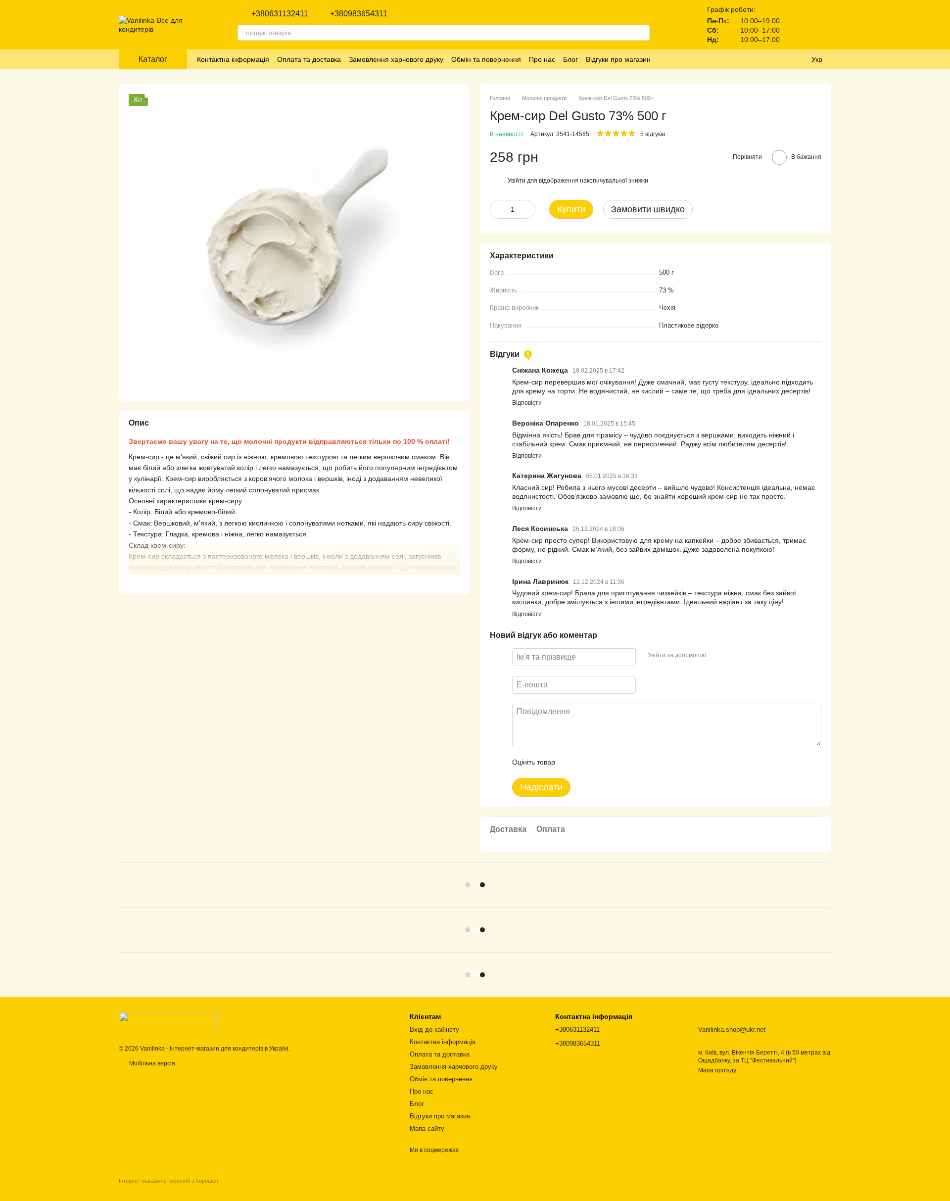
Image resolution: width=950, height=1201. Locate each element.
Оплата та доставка (309, 59)
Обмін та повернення (486, 59)
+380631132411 (279, 14)
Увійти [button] (516, 180)
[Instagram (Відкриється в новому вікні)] (664, 59)
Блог (570, 59)
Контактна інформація (233, 59)
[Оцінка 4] (619, 762)
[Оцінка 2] (587, 762)
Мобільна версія (151, 1063)
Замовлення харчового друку (396, 59)
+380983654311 (358, 14)
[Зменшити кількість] (497, 209)
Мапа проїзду (717, 1070)
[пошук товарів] (642, 33)
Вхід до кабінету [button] (434, 1029)
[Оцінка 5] (635, 762)
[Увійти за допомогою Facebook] (717, 656)
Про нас (542, 59)
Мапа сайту (427, 1128)
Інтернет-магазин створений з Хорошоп (168, 1181)
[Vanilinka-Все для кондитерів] (168, 1021)
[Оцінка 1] (571, 762)
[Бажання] (798, 25)
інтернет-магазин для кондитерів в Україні (229, 1048)
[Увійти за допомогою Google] (733, 656)
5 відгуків (652, 134)
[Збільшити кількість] (528, 209)
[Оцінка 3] (603, 762)
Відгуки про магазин (618, 59)
